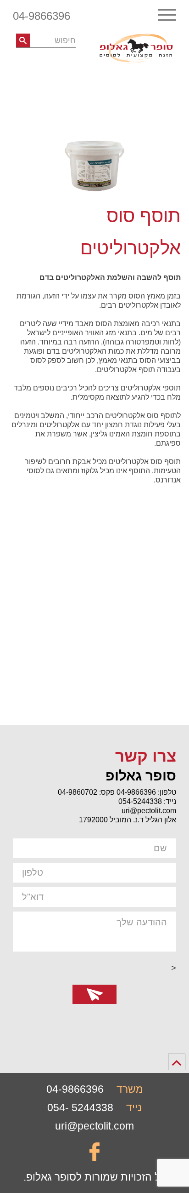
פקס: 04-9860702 (86, 792)
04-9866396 (41, 16)
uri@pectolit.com (149, 810)
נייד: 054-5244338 (147, 801)
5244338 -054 (80, 1107)
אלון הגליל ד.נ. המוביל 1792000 (127, 820)
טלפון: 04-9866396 (146, 792)
